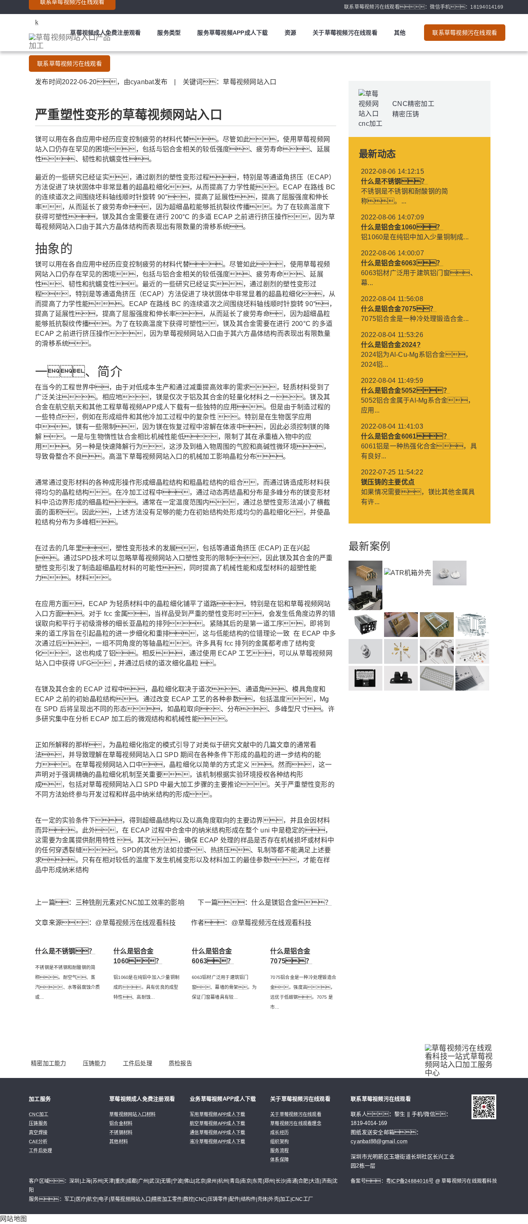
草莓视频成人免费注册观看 (105, 32)
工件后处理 (137, 1063)
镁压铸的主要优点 (388, 482)
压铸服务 (38, 1123)
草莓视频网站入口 (130, 1199)
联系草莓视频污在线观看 (69, 63)
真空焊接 (38, 1132)
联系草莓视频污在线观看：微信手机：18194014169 (423, 7)
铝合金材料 (120, 1123)
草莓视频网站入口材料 (132, 1114)
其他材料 (118, 1141)
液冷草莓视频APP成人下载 (217, 1141)
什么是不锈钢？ (65, 951)
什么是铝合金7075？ (398, 308)
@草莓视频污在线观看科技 (135, 922)
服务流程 (279, 1150)
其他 (400, 32)
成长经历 (279, 1132)
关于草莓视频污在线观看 (345, 32)
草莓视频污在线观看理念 (295, 1123)
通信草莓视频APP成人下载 (217, 1132)
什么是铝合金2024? (391, 344)
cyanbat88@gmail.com (379, 1141)
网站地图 (13, 1218)
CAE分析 (38, 1141)
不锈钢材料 (120, 1132)
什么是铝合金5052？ (405, 390)
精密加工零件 (167, 1199)
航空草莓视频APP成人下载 (217, 1123)
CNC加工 (38, 1114)
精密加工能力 (48, 1063)
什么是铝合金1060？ (402, 227)
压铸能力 (94, 1063)
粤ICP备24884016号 (410, 1181)
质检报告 (180, 1063)
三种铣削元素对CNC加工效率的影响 (129, 902)
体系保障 (279, 1159)
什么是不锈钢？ (394, 181)
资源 (291, 32)
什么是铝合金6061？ (405, 436)
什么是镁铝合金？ (291, 902)
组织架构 (279, 1141)
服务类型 (169, 32)
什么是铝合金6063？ (402, 262)
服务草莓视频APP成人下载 (232, 32)
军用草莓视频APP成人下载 (217, 1114)
